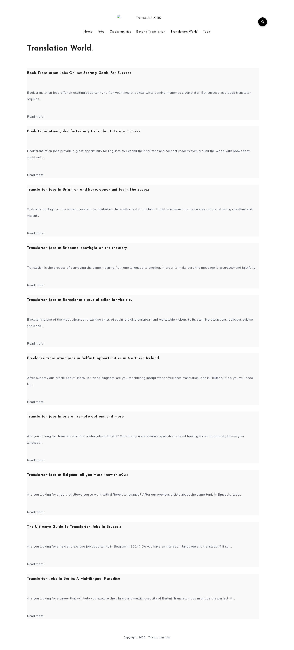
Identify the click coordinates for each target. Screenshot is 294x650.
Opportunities (120, 31)
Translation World (184, 31)
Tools (207, 31)
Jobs (101, 31)
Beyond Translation (150, 31)
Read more (35, 116)
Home (87, 31)
